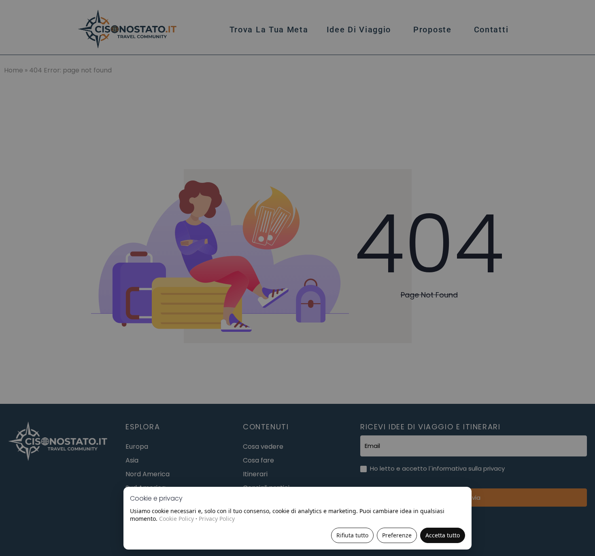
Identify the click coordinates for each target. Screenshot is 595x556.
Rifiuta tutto (352, 535)
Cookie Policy (176, 518)
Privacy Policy (217, 518)
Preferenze (397, 535)
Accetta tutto (442, 535)
